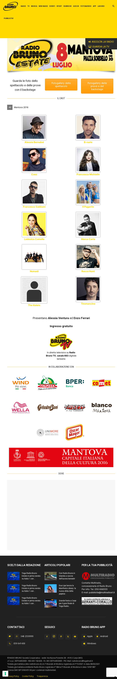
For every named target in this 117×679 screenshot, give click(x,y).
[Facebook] (46, 636)
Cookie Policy (28, 676)
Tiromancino (88, 303)
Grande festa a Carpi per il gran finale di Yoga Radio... (67, 603)
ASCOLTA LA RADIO (103, 41)
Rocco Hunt (88, 271)
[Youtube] (75, 636)
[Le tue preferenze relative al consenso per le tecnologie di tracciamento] (5, 674)
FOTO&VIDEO (85, 6)
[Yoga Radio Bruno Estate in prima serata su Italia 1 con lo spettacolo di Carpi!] (13, 576)
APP (94, 6)
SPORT (59, 6)
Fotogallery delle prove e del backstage (97, 86)
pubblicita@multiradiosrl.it (102, 592)
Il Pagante (88, 206)
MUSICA (34, 6)
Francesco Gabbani (34, 206)
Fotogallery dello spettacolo (61, 85)
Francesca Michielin (88, 174)
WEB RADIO (43, 6)
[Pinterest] (60, 636)
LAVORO (101, 6)
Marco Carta (88, 239)
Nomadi (34, 271)
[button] (113, 6)
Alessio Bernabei (34, 142)
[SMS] (9, 636)
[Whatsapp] (16, 636)
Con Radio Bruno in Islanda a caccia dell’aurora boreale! (67, 576)
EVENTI (52, 6)
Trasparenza (42, 676)
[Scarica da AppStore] (84, 636)
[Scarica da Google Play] (97, 636)
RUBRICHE (68, 6)
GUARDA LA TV (100, 46)
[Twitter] (68, 636)
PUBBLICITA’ (9, 18)
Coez (34, 174)
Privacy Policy (13, 676)
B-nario (88, 142)
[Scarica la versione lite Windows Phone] (84, 643)
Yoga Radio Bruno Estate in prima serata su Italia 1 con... (31, 576)
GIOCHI (76, 6)
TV (28, 6)
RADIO (23, 6)
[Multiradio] (98, 579)
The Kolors (34, 305)
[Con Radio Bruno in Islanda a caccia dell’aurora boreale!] (50, 576)
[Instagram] (53, 636)
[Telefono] (9, 643)
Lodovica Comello (34, 239)
